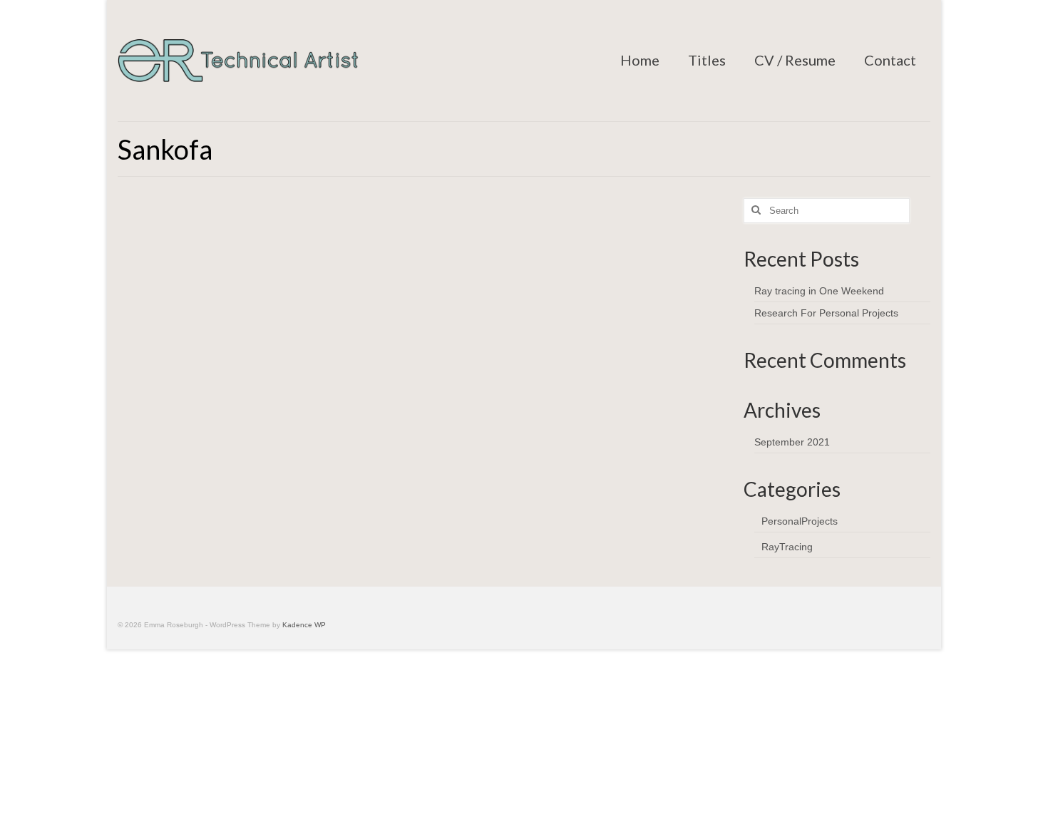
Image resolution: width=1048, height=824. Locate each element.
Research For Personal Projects (826, 313)
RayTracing (787, 546)
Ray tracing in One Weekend (819, 291)
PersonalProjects (799, 521)
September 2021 (792, 442)
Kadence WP (304, 625)
